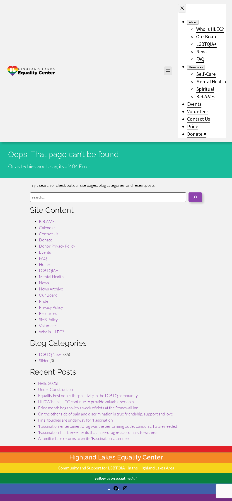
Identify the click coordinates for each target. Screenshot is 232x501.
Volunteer (47, 325)
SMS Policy (48, 319)
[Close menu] (182, 8)
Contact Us (48, 233)
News (44, 282)
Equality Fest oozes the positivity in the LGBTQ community (88, 395)
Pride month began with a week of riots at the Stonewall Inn (88, 407)
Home (44, 264)
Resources (48, 313)
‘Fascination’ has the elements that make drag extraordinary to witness (97, 432)
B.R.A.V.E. (47, 221)
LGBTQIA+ (48, 270)
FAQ (43, 258)
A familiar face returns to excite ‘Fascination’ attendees (84, 438)
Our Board (48, 294)
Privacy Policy (51, 307)
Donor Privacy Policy (57, 245)
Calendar (47, 227)
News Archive (51, 288)
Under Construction (55, 389)
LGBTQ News (51, 354)
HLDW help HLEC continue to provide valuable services (86, 401)
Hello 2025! (48, 383)
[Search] (195, 197)
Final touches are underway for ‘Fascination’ (76, 420)
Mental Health (51, 276)
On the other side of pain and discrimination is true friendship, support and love (105, 413)
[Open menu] (168, 70)
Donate (45, 239)
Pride (43, 301)
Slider (44, 360)
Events (45, 252)
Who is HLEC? (51, 331)
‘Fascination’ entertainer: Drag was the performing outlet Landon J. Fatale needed (107, 426)
